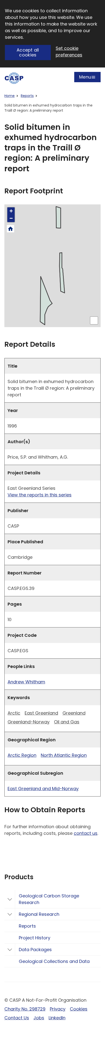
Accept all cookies (28, 52)
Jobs (38, 1018)
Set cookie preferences (69, 51)
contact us (85, 833)
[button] (11, 211)
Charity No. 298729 (24, 1009)
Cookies (78, 1009)
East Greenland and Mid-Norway (43, 788)
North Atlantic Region (64, 755)
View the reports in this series (40, 495)
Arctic (14, 713)
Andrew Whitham (26, 682)
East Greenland (41, 713)
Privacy (57, 1009)
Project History (34, 938)
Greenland (74, 713)
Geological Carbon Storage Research (49, 899)
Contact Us (16, 1018)
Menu (85, 78)
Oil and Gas (66, 722)
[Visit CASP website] (14, 78)
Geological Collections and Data (54, 961)
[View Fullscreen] (94, 320)
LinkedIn (57, 1018)
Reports (27, 95)
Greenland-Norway (29, 722)
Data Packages (35, 949)
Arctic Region (22, 755)
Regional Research (39, 914)
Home (9, 95)
